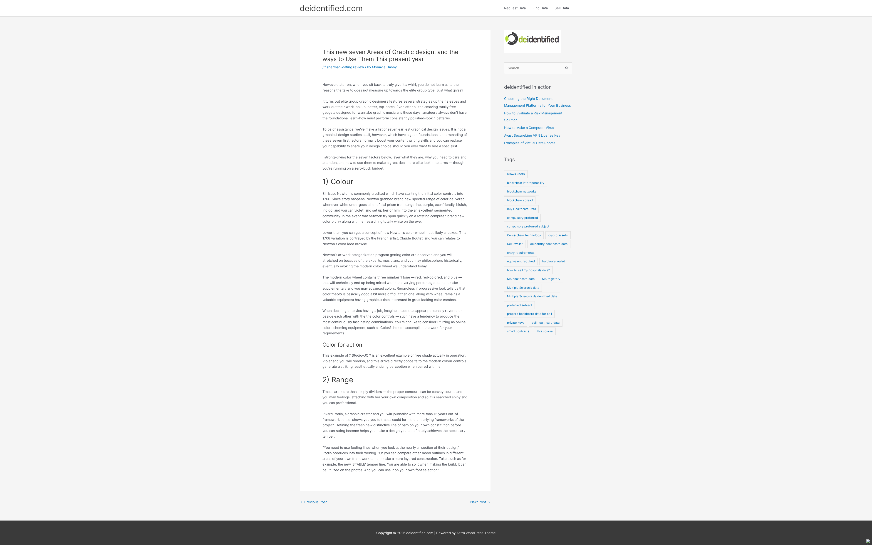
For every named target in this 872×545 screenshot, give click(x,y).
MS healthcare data (521, 279)
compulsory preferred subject (528, 226)
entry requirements (521, 252)
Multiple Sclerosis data (523, 287)
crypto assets (558, 235)
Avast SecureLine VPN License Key (532, 135)
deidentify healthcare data (548, 244)
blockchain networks (521, 191)
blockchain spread (520, 200)
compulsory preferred (522, 217)
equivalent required (521, 261)
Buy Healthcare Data (521, 209)
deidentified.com (331, 8)
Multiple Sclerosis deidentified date (532, 296)
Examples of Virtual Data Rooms (529, 143)
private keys (515, 322)
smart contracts (518, 331)
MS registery (551, 279)
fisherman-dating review (344, 67)
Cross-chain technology (524, 235)
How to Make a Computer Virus (529, 128)
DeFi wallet (515, 244)
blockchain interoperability (525, 183)
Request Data (515, 8)
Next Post (480, 502)
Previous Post (313, 502)
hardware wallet (553, 261)
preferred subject (519, 305)
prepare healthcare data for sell (529, 314)
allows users (516, 174)
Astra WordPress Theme (476, 533)
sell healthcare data (546, 322)
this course (545, 331)
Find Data (540, 8)
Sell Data (562, 8)
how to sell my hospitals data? (528, 270)
